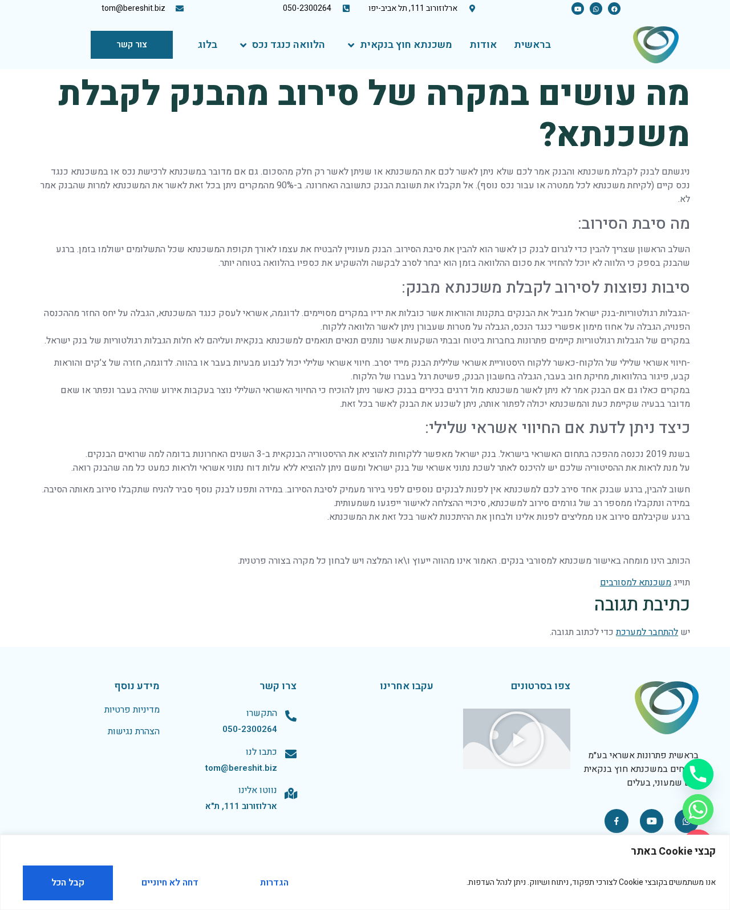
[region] (365, 872)
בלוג (207, 44)
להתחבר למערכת (647, 632)
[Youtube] (577, 8)
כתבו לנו (261, 752)
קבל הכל (67, 882)
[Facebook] (614, 8)
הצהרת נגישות (134, 731)
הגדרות (274, 882)
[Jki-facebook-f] (616, 821)
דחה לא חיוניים (169, 882)
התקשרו (261, 713)
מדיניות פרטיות (132, 710)
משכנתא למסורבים (635, 582)
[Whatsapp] (596, 8)
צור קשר (131, 44)
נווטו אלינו (257, 790)
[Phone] (698, 774)
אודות (483, 44)
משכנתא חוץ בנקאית (406, 44)
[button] (516, 738)
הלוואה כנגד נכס (288, 44)
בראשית (532, 44)
